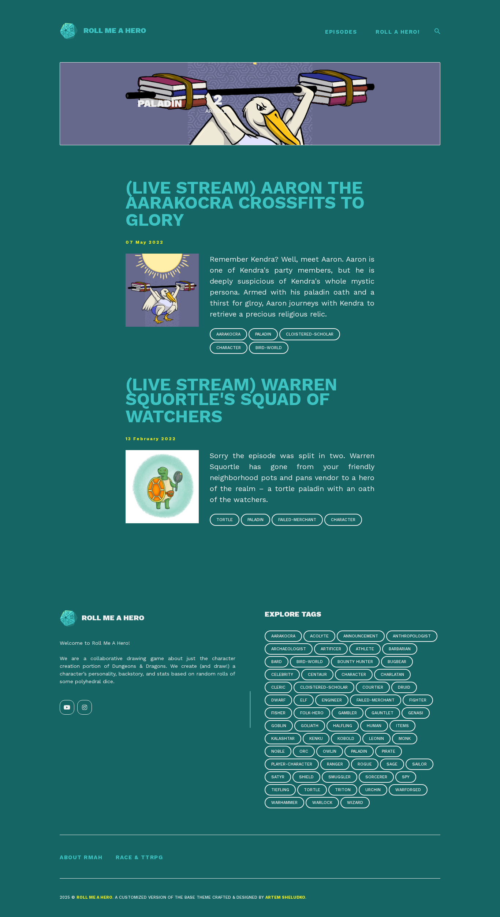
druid (404, 687)
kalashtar (283, 738)
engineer (332, 700)
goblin (278, 725)
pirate (388, 751)
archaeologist (288, 649)
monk (405, 738)
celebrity (282, 674)
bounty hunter (355, 661)
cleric (278, 687)
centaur (317, 674)
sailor (419, 764)
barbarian (400, 649)
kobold (345, 738)
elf (303, 700)
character (228, 347)
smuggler (339, 777)
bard (276, 661)
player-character (291, 764)
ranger (335, 764)
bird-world (268, 347)
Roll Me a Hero (112, 30)
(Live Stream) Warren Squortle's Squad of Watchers (231, 400)
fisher (278, 713)
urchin (373, 789)
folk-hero (312, 713)
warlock (322, 802)
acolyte (319, 636)
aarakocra (228, 334)
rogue (365, 764)
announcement (360, 636)
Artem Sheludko (285, 897)
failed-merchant (297, 519)
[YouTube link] (67, 707)
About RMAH (81, 857)
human (374, 725)
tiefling (280, 789)
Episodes (341, 32)
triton (343, 789)
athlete (365, 649)
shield (306, 777)
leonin (376, 738)
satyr (277, 777)
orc (303, 751)
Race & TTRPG (139, 857)
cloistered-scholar (309, 334)
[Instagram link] (84, 707)
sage (392, 764)
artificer (331, 649)
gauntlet (382, 713)
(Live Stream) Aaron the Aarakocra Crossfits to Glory (245, 203)
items (402, 725)
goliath (309, 725)
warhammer (284, 802)
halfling (342, 725)
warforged (408, 789)
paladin (263, 334)
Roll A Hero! (398, 32)
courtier (372, 687)
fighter (417, 700)
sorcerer (376, 777)
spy (406, 777)
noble (278, 751)
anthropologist (412, 636)
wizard (355, 802)
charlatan (392, 674)
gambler (347, 713)
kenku (316, 738)
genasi (415, 713)
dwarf (278, 700)
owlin (329, 751)
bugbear (397, 661)
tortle (224, 519)
